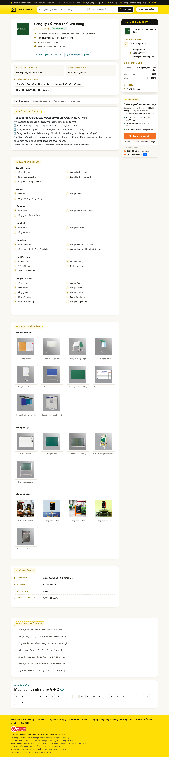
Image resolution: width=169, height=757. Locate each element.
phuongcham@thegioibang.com (144, 56)
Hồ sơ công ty (76, 101)
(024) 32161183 (46, 38)
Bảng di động (76, 287)
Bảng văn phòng (77, 297)
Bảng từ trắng (76, 193)
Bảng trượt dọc (77, 292)
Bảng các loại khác (24, 278)
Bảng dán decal (25, 297)
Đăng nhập (150, 141)
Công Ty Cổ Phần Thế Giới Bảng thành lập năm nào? (41, 663)
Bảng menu (23, 283)
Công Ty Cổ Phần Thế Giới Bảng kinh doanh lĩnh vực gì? (43, 643)
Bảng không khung (78, 301)
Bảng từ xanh (24, 287)
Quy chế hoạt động (57, 719)
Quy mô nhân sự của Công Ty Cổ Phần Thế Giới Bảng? (42, 670)
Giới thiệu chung (21, 101)
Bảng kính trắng (77, 227)
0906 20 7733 (139, 53)
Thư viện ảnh (60, 101)
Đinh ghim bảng (77, 266)
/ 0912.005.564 (138, 151)
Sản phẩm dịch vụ (41, 101)
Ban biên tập (28, 719)
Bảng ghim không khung (81, 210)
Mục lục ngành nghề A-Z (95, 3)
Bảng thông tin (23, 240)
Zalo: (136, 154)
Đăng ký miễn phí (148, 9)
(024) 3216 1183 (139, 50)
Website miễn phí (144, 719)
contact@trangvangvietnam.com (54, 749)
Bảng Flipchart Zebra (27, 177)
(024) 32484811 (64, 38)
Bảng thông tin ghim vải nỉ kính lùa (86, 249)
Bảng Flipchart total (79, 172)
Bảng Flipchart (23, 167)
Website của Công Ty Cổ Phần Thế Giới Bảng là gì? (40, 650)
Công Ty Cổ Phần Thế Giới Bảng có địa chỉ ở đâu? (40, 629)
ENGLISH (154, 3)
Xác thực (42, 719)
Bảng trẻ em (75, 283)
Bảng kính (21, 223)
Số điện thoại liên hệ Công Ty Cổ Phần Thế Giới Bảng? (42, 636)
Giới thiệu (114, 3)
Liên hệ (14, 723)
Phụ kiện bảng (23, 257)
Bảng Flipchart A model (80, 177)
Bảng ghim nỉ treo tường (29, 215)
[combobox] (64, 9)
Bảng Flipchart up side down (30, 181)
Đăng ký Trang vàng (100, 719)
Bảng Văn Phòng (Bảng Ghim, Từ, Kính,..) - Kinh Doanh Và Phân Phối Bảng (49, 84)
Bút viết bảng (24, 261)
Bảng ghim (21, 206)
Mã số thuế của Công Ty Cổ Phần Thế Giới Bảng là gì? (41, 656)
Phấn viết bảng (24, 266)
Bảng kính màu (24, 232)
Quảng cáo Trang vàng (122, 719)
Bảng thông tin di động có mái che (33, 249)
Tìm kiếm (127, 9)
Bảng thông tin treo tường (81, 244)
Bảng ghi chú (24, 292)
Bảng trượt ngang (26, 301)
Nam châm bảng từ (26, 270)
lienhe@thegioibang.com (50, 55)
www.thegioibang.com (79, 55)
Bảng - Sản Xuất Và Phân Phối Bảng (31, 90)
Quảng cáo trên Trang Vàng (134, 3)
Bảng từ (20, 189)
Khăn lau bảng (76, 261)
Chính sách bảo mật (78, 719)
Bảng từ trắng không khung (30, 198)
